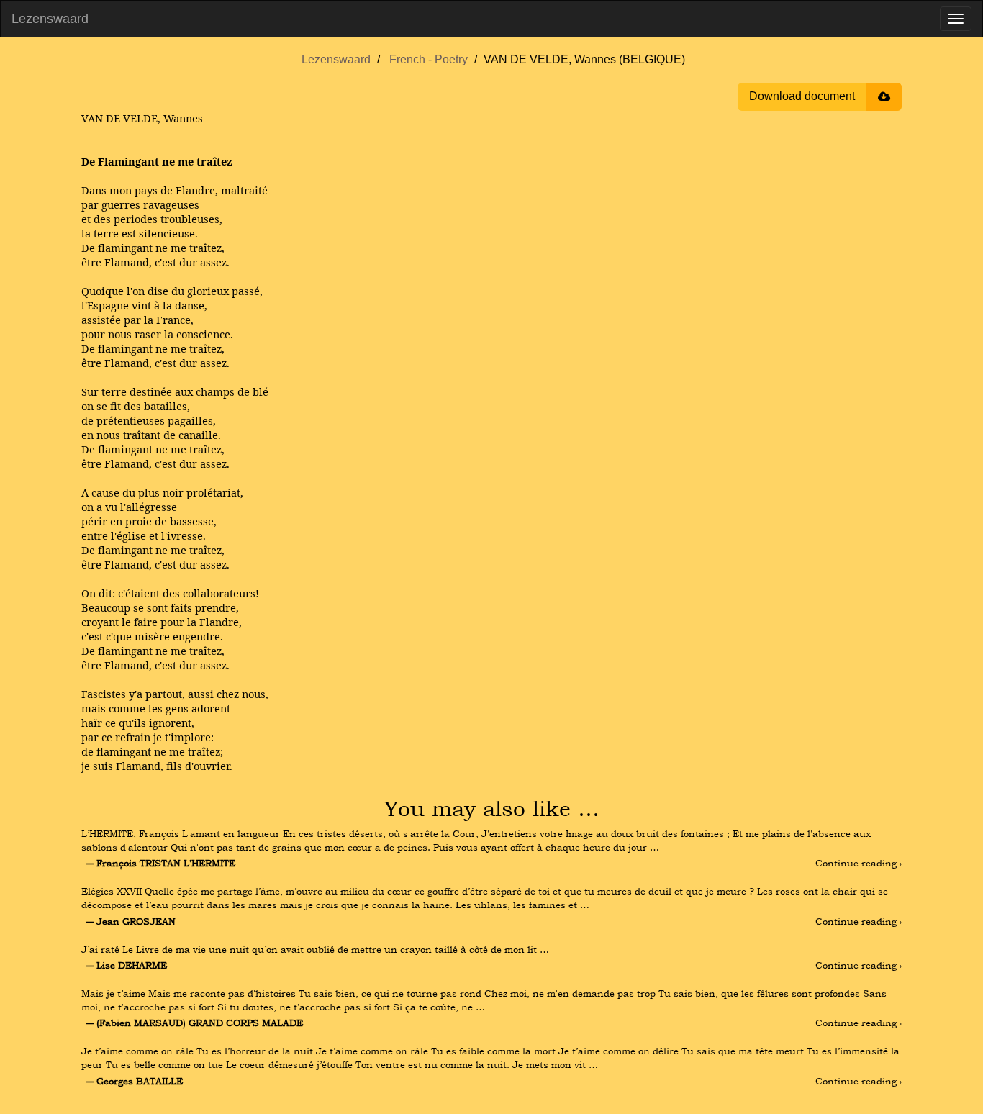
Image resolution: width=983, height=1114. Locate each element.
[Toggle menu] (955, 18)
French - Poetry (428, 59)
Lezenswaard (50, 19)
